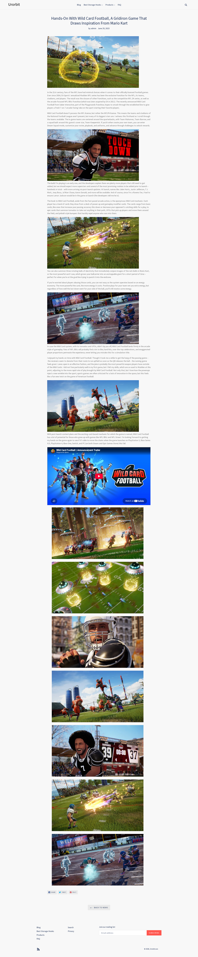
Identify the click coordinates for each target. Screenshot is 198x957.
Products (109, 4)
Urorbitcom (154, 949)
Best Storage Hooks (93, 4)
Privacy (71, 931)
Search (71, 927)
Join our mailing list (107, 927)
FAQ (119, 4)
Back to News (101, 907)
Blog (79, 4)
